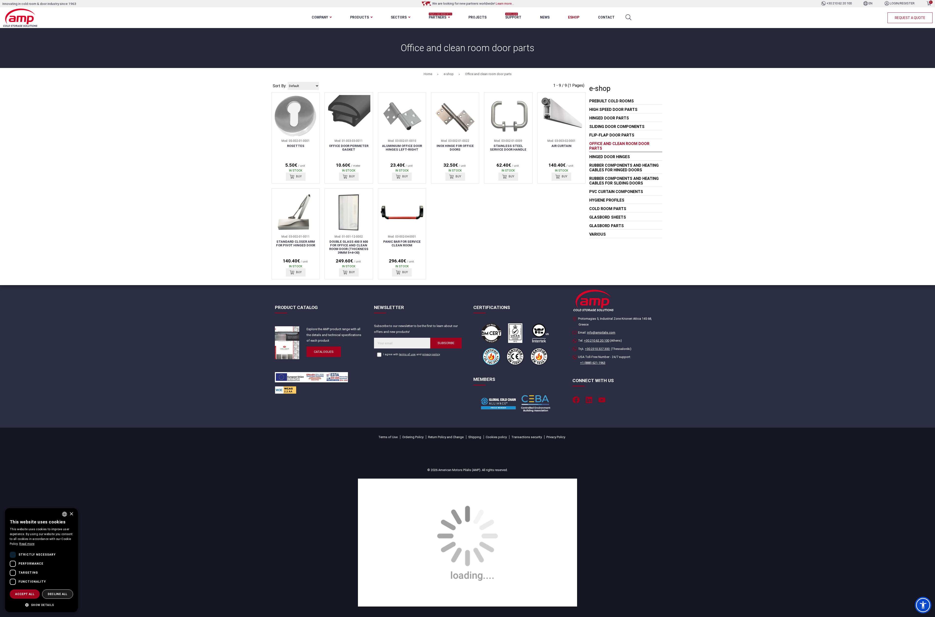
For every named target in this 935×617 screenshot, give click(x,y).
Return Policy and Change (446, 437)
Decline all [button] (57, 594)
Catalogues (324, 352)
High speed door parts (613, 109)
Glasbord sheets (607, 217)
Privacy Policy (555, 437)
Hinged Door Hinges (609, 156)
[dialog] (41, 560)
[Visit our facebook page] (576, 400)
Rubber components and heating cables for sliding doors (624, 180)
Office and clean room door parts (488, 74)
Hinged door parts (609, 118)
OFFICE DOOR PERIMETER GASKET (348, 147)
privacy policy (431, 354)
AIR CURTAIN (561, 146)
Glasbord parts (606, 225)
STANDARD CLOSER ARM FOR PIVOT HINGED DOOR (295, 243)
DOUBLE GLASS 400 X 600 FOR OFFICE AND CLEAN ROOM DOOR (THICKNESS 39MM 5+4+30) (348, 247)
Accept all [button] (24, 594)
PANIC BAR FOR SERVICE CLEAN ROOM (402, 243)
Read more (26, 544)
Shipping (474, 437)
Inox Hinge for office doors (455, 147)
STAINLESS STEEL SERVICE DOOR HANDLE (508, 147)
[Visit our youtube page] (602, 400)
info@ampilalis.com (601, 332)
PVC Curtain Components (616, 191)
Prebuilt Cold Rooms (611, 101)
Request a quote (910, 18)
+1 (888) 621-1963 (592, 363)
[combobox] (64, 514)
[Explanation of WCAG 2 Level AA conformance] (285, 390)
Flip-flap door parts (611, 135)
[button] (923, 605)
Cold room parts (607, 208)
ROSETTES (295, 146)
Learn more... (505, 3)
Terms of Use (388, 437)
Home (428, 74)
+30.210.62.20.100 (596, 340)
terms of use (407, 354)
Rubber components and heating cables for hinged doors (624, 167)
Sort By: (279, 86)
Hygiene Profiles (606, 200)
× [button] (71, 514)
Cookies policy (496, 437)
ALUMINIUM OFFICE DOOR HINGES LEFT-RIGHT (402, 147)
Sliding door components (617, 126)
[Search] (628, 17)
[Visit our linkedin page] (589, 400)
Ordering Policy (412, 437)
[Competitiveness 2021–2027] (467, 542)
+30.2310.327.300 (597, 349)
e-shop (449, 74)
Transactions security (526, 437)
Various (597, 234)
